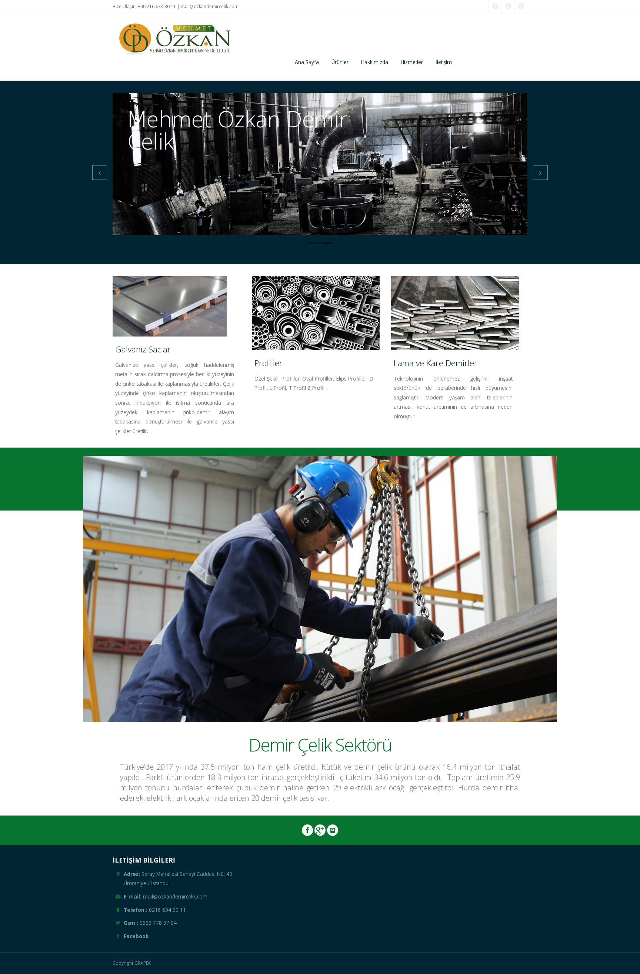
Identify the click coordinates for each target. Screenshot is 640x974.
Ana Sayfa (307, 62)
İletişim (444, 62)
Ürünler (340, 62)
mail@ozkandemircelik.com (210, 6)
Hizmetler (412, 62)
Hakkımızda (374, 62)
